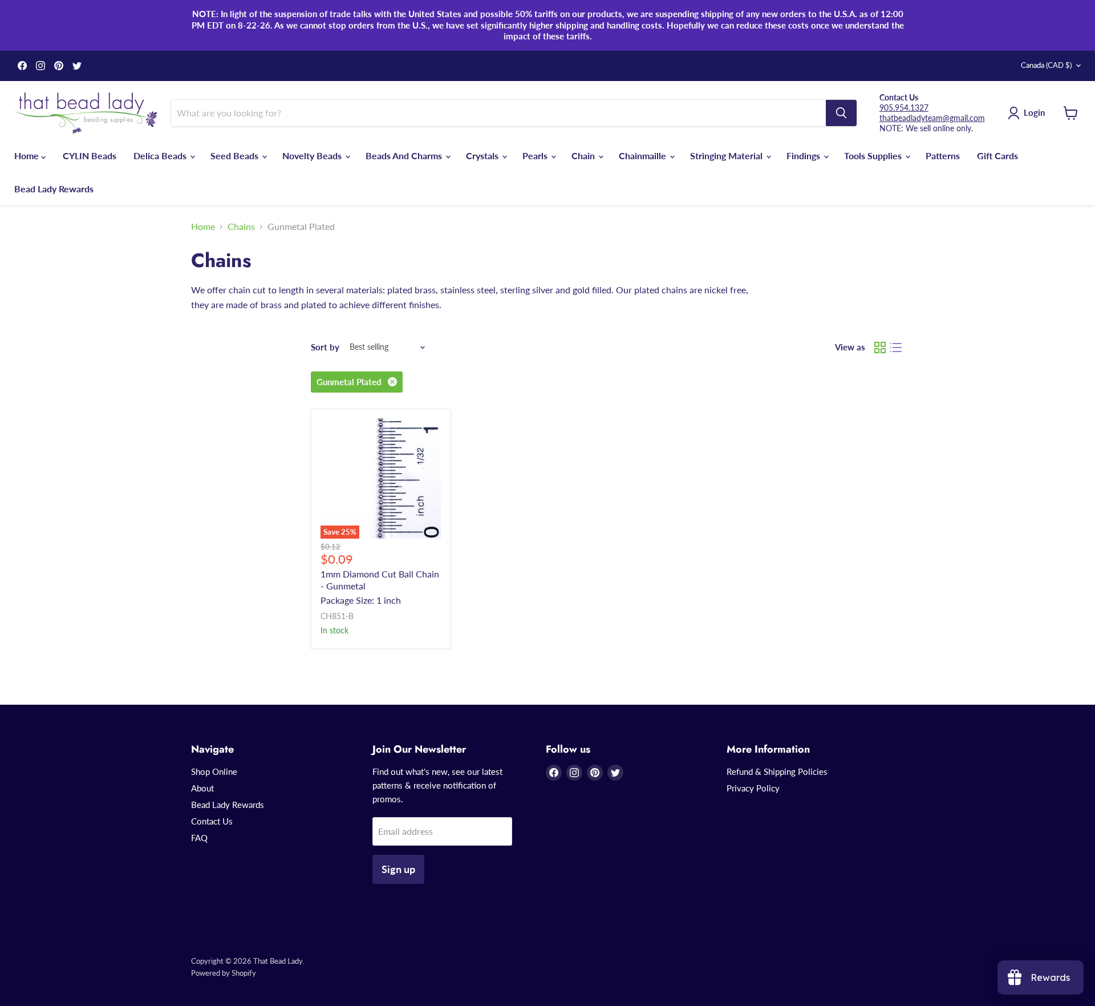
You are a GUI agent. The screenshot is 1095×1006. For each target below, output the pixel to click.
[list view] (896, 347)
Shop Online (214, 771)
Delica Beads (161, 155)
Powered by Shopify (223, 972)
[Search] (841, 113)
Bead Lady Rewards (54, 188)
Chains (241, 226)
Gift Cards (997, 155)
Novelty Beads (313, 155)
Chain (584, 155)
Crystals (483, 155)
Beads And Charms (405, 155)
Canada (1046, 65)
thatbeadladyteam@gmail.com (932, 118)
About (202, 788)
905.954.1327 (903, 107)
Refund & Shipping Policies (777, 771)
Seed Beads (235, 155)
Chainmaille (643, 155)
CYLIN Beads (89, 155)
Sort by (325, 347)
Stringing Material (727, 155)
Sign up (398, 869)
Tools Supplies (874, 155)
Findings (804, 155)
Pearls (536, 155)
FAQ (199, 838)
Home (27, 155)
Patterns (943, 155)
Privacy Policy (753, 788)
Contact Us (212, 821)
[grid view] (880, 347)
